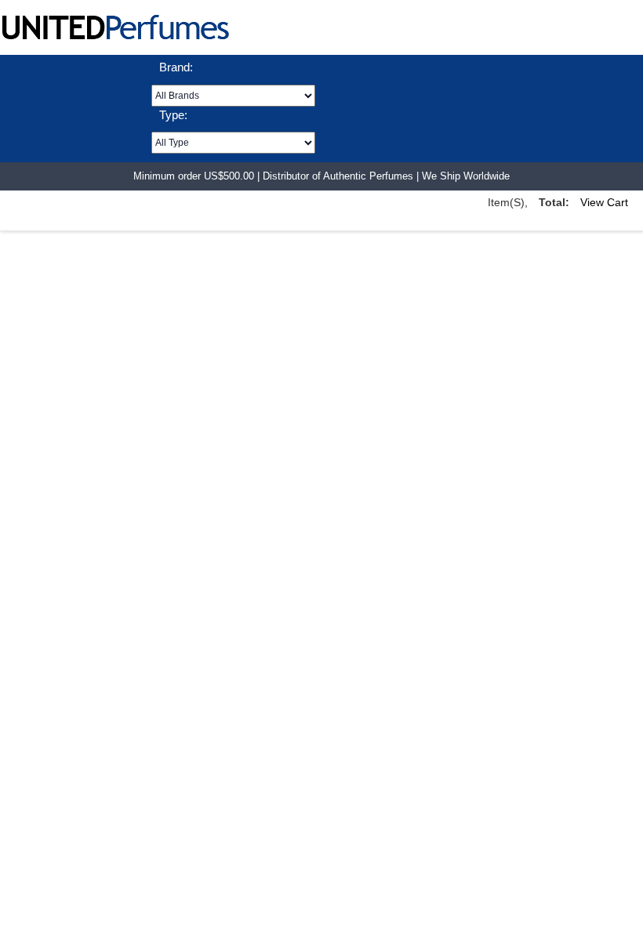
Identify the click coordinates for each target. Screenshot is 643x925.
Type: (173, 115)
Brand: (176, 67)
